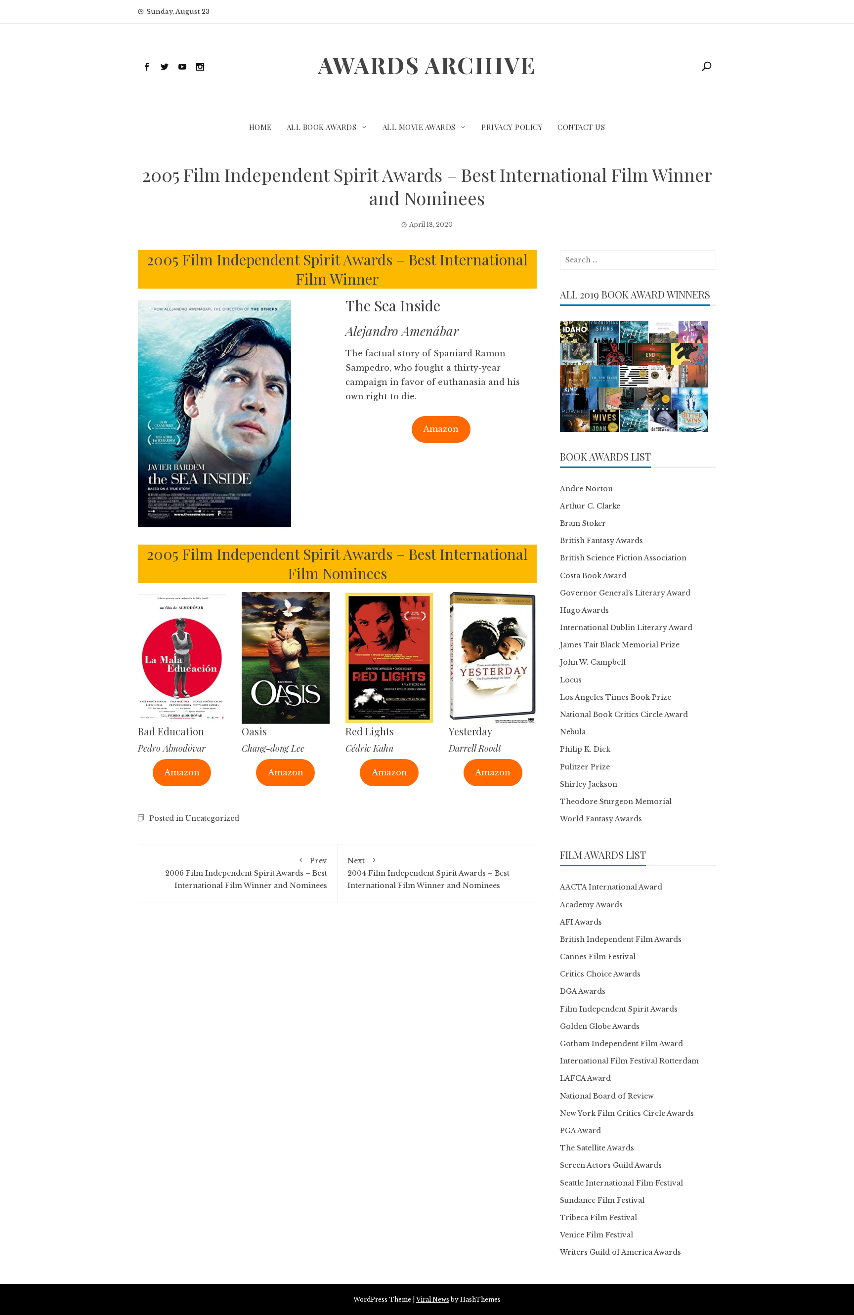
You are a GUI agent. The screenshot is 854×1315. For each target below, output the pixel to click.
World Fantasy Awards (601, 818)
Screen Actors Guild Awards (611, 1165)
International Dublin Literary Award (626, 627)
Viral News (432, 1299)
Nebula (573, 731)
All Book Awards (322, 127)
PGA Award (580, 1130)
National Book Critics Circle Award (624, 714)
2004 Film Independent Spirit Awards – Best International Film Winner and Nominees (428, 873)
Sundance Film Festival (602, 1200)
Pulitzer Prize (585, 767)
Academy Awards (591, 904)
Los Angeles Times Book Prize (615, 697)
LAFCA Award (585, 1078)
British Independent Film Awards (621, 939)
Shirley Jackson (588, 784)
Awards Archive (427, 64)
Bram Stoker (583, 523)
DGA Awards (582, 991)
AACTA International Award (611, 887)
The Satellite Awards (597, 1148)
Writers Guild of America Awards (620, 1252)
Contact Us (581, 127)
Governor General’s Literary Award (625, 593)
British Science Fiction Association (623, 557)
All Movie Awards (419, 127)
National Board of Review (607, 1096)
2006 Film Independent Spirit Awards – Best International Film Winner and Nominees (246, 873)
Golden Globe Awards (600, 1026)
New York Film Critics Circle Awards (627, 1113)
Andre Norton (586, 488)
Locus (571, 680)
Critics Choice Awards (600, 974)
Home (260, 127)
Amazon (441, 429)
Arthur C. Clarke (590, 506)
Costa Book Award (593, 575)
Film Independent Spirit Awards (619, 1009)
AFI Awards (581, 922)
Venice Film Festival (596, 1234)
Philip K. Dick (585, 749)
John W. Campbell (593, 662)
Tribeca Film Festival (598, 1217)
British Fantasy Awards (601, 540)
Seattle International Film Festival (621, 1183)
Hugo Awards (584, 610)
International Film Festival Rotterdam (629, 1061)
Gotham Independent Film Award (621, 1043)
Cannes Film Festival (598, 956)
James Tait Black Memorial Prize (620, 644)
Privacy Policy (512, 127)
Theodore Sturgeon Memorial (616, 801)
